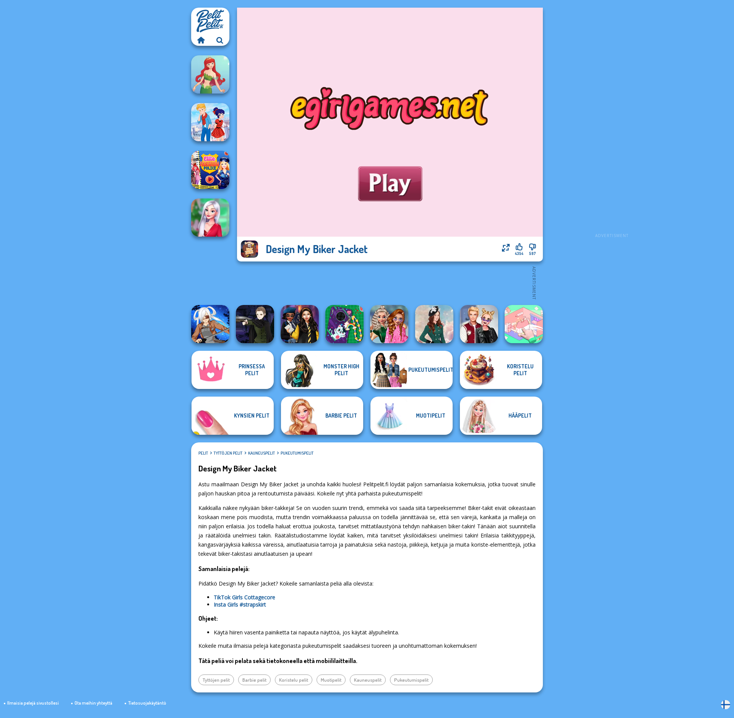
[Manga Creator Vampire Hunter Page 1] (255, 324)
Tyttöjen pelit (228, 453)
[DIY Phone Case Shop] (344, 324)
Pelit (203, 453)
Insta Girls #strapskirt (240, 604)
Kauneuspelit (261, 453)
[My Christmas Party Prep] (210, 217)
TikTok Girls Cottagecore (244, 597)
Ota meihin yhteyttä (93, 703)
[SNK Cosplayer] (210, 324)
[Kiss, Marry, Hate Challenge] (479, 324)
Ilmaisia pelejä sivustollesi (33, 703)
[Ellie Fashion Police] (210, 170)
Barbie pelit (254, 680)
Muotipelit (331, 680)
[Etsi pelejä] (219, 40)
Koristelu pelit (293, 680)
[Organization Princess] (524, 324)
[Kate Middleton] (434, 324)
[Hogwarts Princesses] (300, 324)
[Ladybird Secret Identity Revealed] (210, 122)
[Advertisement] (611, 122)
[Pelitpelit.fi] (200, 40)
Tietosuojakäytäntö (147, 703)
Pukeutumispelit (297, 453)
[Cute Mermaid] (210, 74)
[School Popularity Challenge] (389, 324)
